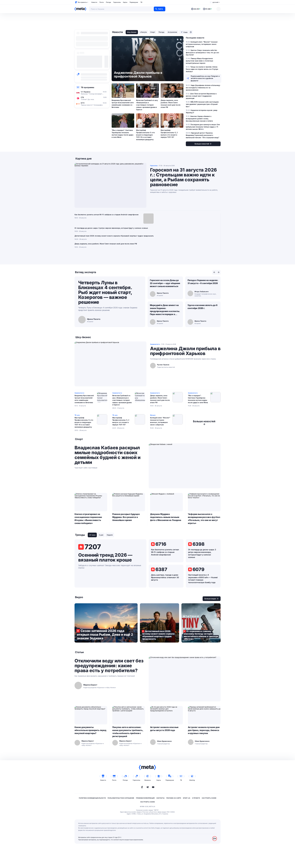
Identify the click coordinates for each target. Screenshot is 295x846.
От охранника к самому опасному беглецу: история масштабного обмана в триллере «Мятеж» (201, 623)
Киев (185, 32)
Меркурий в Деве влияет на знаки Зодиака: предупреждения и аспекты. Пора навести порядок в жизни (165, 310)
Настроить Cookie (209, 798)
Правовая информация (145, 798)
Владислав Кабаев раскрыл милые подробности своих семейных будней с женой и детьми (107, 455)
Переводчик (134, 2)
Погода (108, 2)
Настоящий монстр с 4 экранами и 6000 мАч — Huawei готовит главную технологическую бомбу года (203, 579)
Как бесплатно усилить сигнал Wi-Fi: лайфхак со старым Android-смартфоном (106, 215)
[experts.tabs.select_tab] (214, 272)
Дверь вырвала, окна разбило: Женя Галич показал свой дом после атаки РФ (170, 103)
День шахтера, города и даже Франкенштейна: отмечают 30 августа (165, 577)
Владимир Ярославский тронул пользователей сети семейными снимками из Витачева (123, 103)
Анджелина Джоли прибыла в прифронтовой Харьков (185, 351)
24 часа (92, 535)
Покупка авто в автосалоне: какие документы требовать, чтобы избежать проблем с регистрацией (127, 731)
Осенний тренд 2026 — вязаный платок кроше (105, 557)
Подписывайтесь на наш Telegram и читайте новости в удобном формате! (205, 78)
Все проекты (82, 2)
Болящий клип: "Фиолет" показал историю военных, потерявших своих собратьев (160, 421)
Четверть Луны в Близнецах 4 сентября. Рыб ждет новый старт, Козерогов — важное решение (105, 292)
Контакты (160, 798)
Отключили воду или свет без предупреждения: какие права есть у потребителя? (109, 665)
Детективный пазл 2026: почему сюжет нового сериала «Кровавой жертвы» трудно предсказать (114, 236)
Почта (101, 2)
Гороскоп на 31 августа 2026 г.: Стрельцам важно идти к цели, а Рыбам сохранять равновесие (183, 177)
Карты (125, 2)
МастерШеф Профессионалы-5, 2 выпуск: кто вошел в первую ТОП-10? (169, 133)
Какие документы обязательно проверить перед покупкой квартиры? (90, 730)
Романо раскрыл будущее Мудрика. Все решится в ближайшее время (126, 517)
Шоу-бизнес (132, 32)
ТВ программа (87, 87)
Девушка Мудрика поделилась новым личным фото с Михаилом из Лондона (165, 517)
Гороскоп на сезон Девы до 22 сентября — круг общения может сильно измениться (165, 283)
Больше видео (210, 599)
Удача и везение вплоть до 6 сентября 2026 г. (202, 306)
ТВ (141, 2)
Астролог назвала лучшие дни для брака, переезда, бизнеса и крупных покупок (204, 730)
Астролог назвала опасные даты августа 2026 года (164, 728)
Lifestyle (143, 32)
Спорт (152, 32)
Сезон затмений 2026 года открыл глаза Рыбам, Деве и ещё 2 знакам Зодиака (106, 623)
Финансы (147, 780)
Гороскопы (117, 2)
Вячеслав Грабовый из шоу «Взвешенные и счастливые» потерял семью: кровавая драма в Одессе (147, 104)
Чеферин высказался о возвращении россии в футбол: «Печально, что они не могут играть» (204, 518)
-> (204, 423)
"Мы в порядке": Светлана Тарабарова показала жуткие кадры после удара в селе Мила (122, 133)
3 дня (101, 535)
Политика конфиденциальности (92, 798)
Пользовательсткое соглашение (121, 798)
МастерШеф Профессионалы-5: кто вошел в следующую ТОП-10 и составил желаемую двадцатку (145, 134)
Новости (94, 2)
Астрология (172, 32)
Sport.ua (186, 798)
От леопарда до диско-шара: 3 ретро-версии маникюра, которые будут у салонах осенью (111, 228)
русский (215, 2)
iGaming (192, 780)
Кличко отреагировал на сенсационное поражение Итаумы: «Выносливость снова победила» (88, 518)
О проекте (196, 798)
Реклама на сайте (173, 798)
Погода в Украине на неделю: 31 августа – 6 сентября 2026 (203, 281)
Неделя (110, 535)
